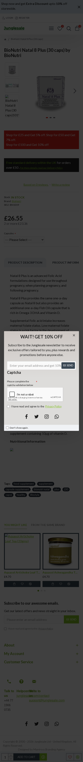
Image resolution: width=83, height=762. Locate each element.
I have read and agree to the (36, 406)
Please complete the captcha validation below (20, 383)
